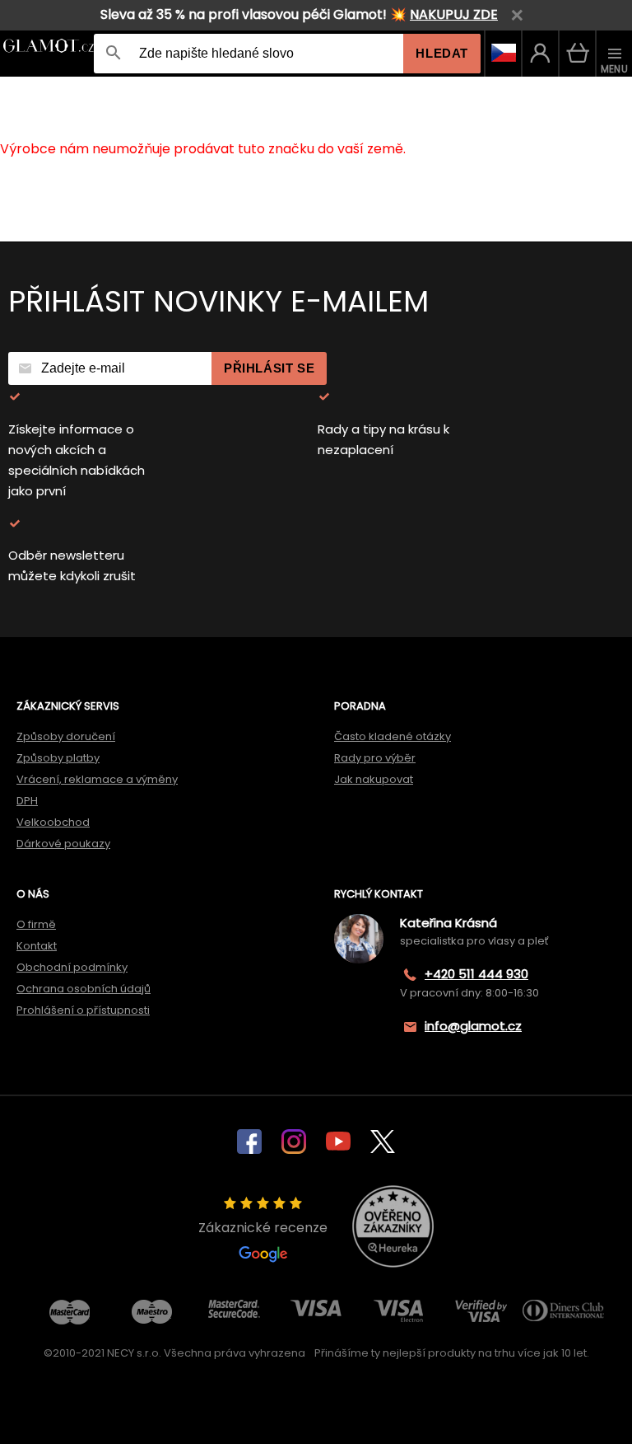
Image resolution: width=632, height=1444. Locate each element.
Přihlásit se (269, 368)
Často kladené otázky (392, 736)
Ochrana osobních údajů (83, 988)
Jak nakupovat (373, 779)
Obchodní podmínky (72, 967)
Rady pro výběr (375, 758)
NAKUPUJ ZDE (454, 14)
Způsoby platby (58, 758)
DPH (27, 801)
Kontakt (36, 946)
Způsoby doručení (65, 736)
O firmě (36, 924)
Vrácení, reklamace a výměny (97, 779)
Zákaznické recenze (263, 1227)
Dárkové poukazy (63, 843)
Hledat (442, 53)
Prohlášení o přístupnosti (83, 1010)
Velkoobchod (53, 822)
